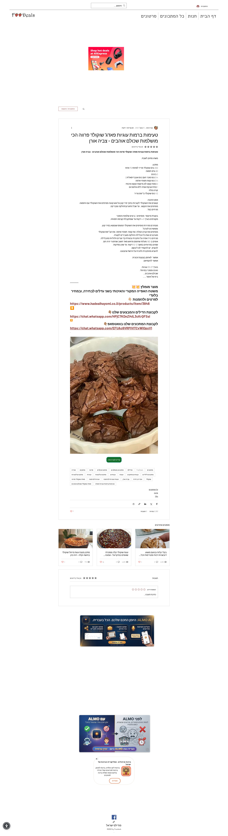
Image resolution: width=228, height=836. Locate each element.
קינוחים (113, 475)
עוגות (121, 475)
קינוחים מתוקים (132, 475)
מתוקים (82, 470)
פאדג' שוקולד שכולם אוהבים (81, 484)
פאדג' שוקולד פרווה (78, 479)
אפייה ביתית (137, 479)
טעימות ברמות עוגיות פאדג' (104, 484)
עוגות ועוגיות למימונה (111, 479)
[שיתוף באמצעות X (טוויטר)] (151, 504)
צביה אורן (126, 479)
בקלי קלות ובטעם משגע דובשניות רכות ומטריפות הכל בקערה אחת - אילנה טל (154, 553)
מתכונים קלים (102, 470)
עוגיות (89, 475)
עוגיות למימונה (94, 479)
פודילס (130, 470)
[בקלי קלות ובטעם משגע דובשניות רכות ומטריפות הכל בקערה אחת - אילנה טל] (152, 538)
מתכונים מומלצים (117, 470)
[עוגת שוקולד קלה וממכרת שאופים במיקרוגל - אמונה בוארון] (114, 538)
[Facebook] (114, 817)
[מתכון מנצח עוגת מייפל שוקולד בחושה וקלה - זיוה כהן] (76, 538)
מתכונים (150, 470)
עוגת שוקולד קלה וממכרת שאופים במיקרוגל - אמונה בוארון (116, 553)
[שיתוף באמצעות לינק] (139, 504)
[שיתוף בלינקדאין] (145, 504)
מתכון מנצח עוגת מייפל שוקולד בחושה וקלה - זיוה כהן (76, 553)
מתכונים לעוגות (100, 475)
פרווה (91, 470)
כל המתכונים (153, 489)
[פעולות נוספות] (71, 127)
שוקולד (148, 479)
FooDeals (140, 470)
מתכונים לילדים (148, 475)
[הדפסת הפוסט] (133, 504)
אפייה (74, 470)
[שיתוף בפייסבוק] (157, 504)
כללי (156, 496)
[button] (83, 109)
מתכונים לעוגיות (77, 475)
